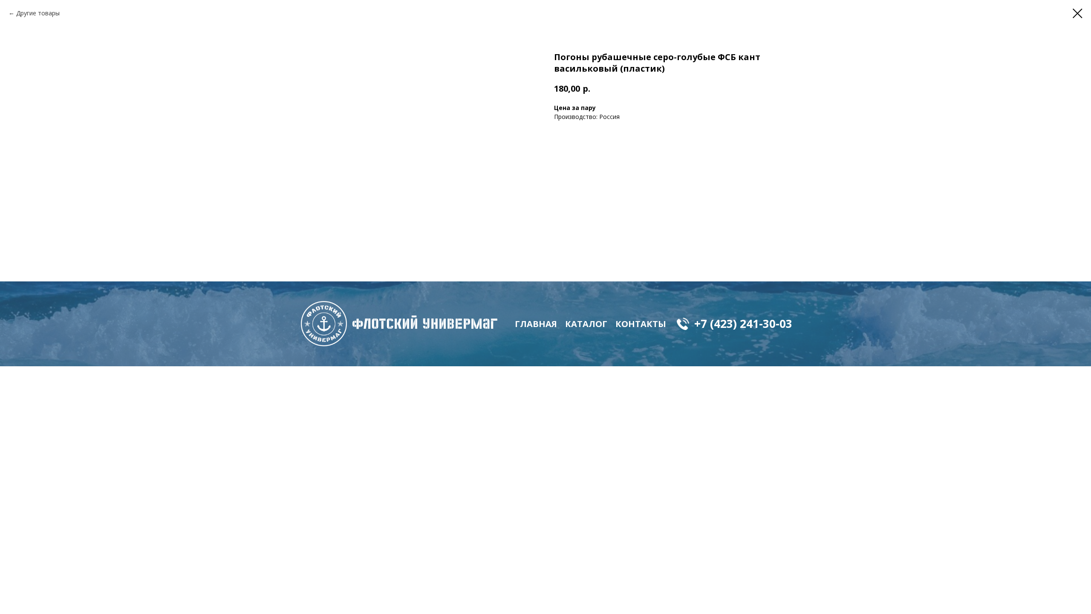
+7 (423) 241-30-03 (743, 323)
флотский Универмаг (425, 323)
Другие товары (38, 13)
